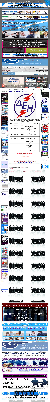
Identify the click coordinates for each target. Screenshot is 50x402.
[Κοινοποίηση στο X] (26, 167)
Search (44, 95)
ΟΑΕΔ (5, 184)
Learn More (39, 1)
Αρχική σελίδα (24, 171)
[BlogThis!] (26, 167)
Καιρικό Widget (4, 164)
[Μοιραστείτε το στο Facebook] (27, 167)
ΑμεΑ (5, 191)
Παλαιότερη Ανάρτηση (38, 171)
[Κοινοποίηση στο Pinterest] (28, 167)
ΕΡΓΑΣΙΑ (12, 168)
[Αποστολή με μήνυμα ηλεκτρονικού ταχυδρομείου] (25, 167)
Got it (42, 1)
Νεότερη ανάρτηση (11, 171)
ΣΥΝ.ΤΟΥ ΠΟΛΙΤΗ (5, 189)
